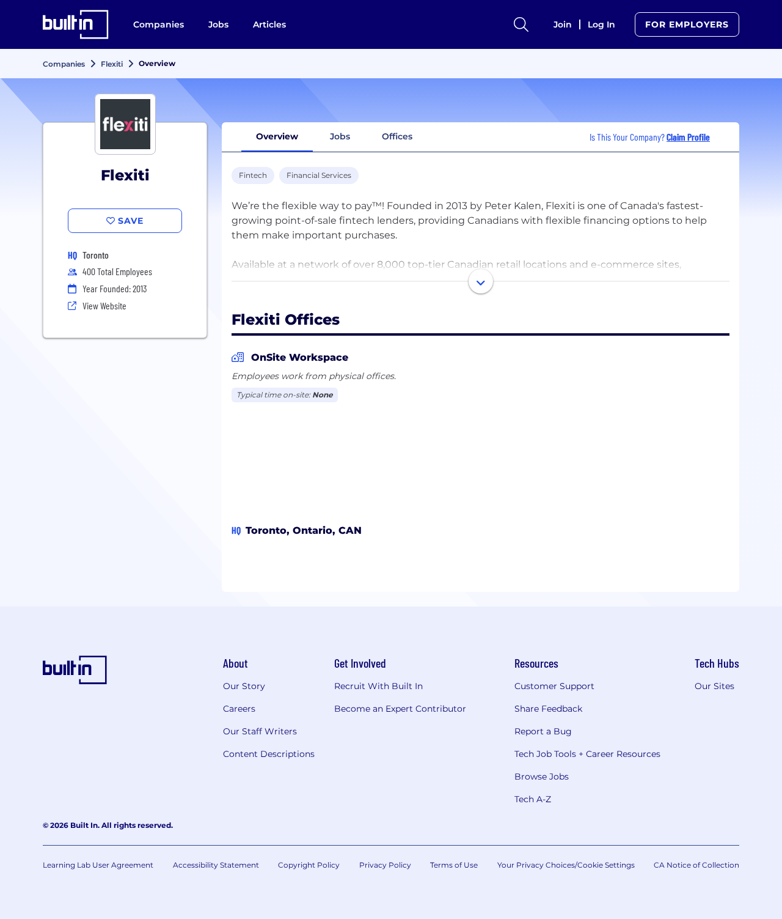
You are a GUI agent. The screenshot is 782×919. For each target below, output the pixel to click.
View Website (104, 305)
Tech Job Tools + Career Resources (587, 753)
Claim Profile (688, 136)
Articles (269, 24)
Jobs (218, 24)
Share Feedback (548, 708)
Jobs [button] (340, 136)
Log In (601, 24)
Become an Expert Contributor (400, 708)
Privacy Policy (385, 864)
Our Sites (714, 686)
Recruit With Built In (378, 686)
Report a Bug (543, 731)
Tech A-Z (532, 799)
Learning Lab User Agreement (98, 864)
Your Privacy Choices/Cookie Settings (566, 864)
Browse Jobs (541, 776)
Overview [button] (277, 136)
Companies (158, 24)
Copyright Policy (309, 864)
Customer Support (554, 686)
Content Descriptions (269, 753)
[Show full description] (481, 281)
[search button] (521, 24)
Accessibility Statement (216, 864)
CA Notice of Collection (696, 864)
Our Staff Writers (260, 731)
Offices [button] (397, 136)
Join (563, 24)
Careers (239, 708)
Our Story (244, 686)
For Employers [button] (687, 24)
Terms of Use (454, 864)
